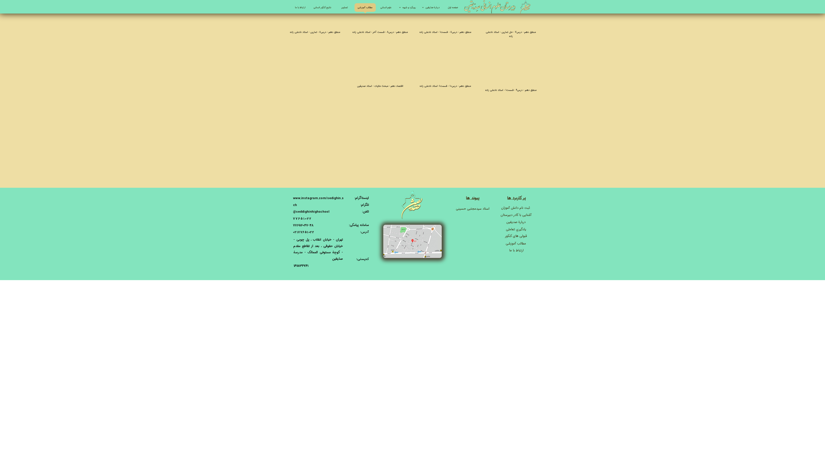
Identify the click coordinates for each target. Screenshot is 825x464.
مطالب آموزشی (365, 7)
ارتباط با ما (300, 7)
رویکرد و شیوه (409, 7)
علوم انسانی (385, 7)
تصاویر (344, 7)
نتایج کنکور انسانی (322, 7)
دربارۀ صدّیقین (433, 7)
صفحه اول (453, 7)
